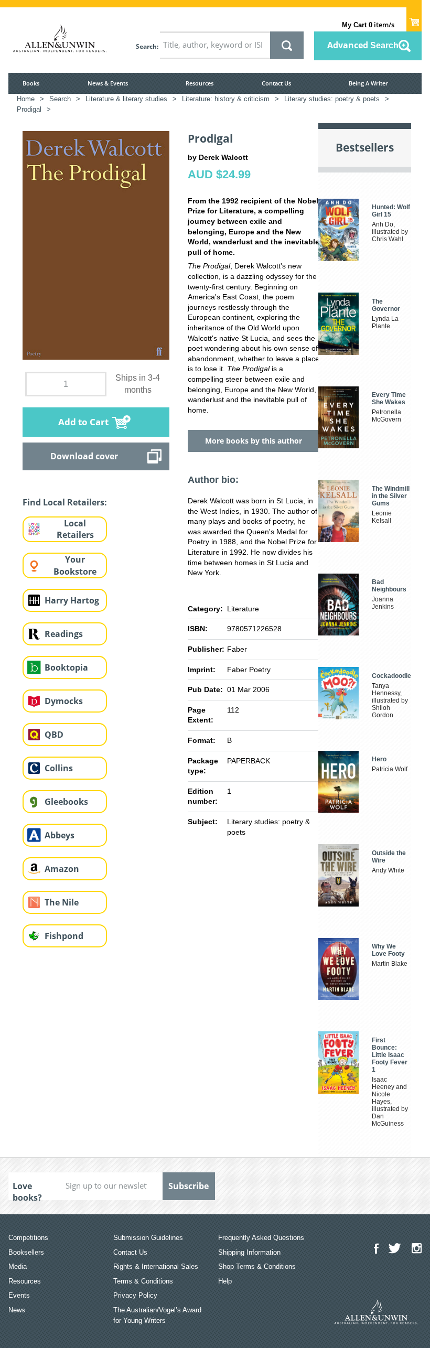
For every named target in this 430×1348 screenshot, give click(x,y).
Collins (59, 768)
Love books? (27, 1190)
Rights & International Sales (155, 1266)
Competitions (28, 1238)
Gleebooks (66, 801)
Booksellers (26, 1252)
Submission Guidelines (148, 1238)
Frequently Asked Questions (261, 1238)
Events (19, 1295)
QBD (54, 734)
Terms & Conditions (143, 1281)
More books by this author (253, 441)
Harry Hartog (72, 600)
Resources (199, 83)
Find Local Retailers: (65, 502)
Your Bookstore (74, 565)
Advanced (363, 45)
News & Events (108, 83)
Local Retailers (75, 529)
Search (146, 46)
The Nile (62, 902)
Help (225, 1281)
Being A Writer (368, 83)
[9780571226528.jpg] (96, 245)
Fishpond (64, 936)
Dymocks (64, 701)
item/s (368, 24)
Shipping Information (249, 1252)
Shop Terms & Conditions (257, 1266)
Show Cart (414, 19)
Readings (64, 634)
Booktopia (66, 667)
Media (17, 1266)
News (16, 1310)
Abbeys (59, 835)
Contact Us (276, 83)
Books (31, 83)
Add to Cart (83, 422)
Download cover (84, 456)
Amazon (62, 869)
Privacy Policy (135, 1295)
